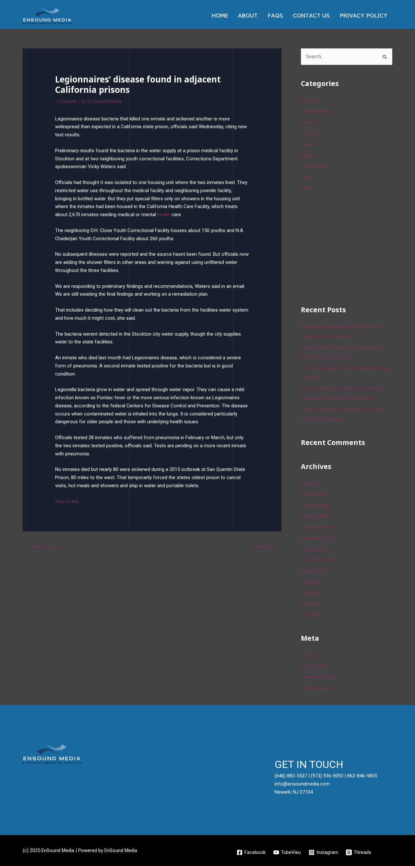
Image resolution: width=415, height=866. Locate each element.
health (163, 214)
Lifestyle (67, 101)
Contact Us (311, 15)
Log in (307, 655)
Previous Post (41, 547)
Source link (66, 501)
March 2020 (313, 494)
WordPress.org (317, 688)
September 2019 (318, 560)
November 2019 (318, 538)
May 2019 (311, 604)
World (307, 188)
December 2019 (317, 527)
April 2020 (311, 483)
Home (220, 15)
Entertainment (316, 111)
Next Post (267, 547)
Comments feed (318, 677)
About (248, 15)
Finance (309, 122)
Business (310, 101)
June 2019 (312, 593)
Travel (307, 177)
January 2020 (315, 516)
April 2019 (311, 615)
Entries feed (313, 666)
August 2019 (314, 571)
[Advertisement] (349, 247)
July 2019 (311, 582)
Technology (313, 166)
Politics (308, 144)
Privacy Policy (363, 15)
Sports (308, 155)
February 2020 (316, 505)
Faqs (275, 15)
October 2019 (315, 549)
